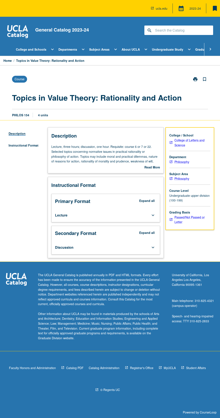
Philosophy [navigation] (181, 162)
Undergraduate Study (167, 49)
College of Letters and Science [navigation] (189, 142)
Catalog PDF (75, 368)
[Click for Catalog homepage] (17, 32)
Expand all (147, 200)
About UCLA (131, 49)
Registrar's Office (141, 368)
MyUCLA (170, 368)
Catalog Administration (104, 368)
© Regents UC (110, 390)
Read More (152, 167)
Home (7, 60)
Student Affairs (196, 368)
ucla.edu (161, 8)
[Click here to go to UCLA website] (16, 280)
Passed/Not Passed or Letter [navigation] (189, 219)
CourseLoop (208, 412)
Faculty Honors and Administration (32, 368)
